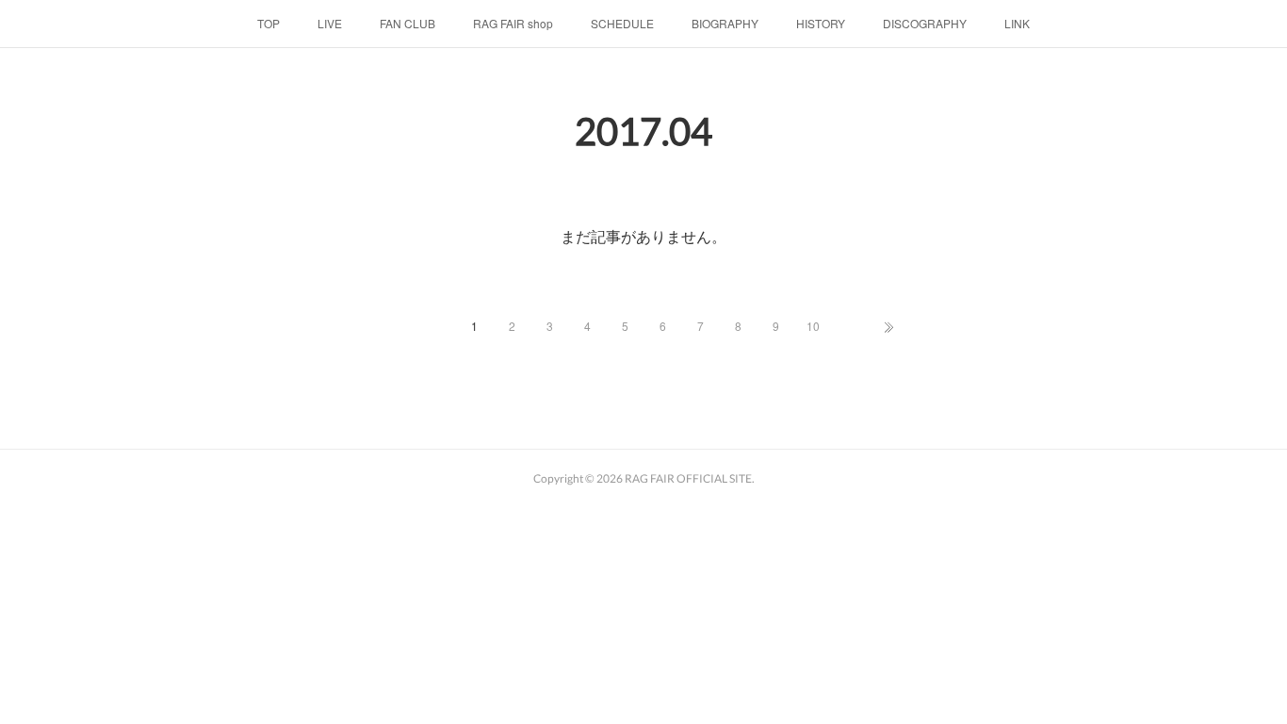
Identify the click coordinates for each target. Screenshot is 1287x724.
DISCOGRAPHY (925, 23)
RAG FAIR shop (513, 23)
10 (813, 326)
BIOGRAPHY (725, 23)
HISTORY (820, 23)
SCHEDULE (622, 23)
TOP (268, 23)
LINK (1017, 23)
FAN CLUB (407, 23)
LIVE (330, 23)
